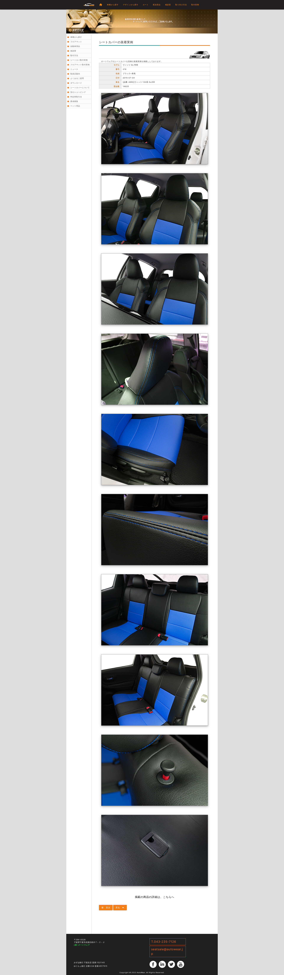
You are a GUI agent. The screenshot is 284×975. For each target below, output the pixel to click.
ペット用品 (75, 106)
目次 (105, 907)
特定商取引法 (76, 97)
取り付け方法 (181, 5)
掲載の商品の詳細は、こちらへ (154, 896)
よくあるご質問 (77, 78)
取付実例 (195, 5)
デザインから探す (130, 5)
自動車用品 (75, 46)
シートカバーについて (80, 87)
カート (146, 5)
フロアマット (76, 42)
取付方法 (74, 55)
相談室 (168, 5)
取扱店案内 (75, 74)
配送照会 (157, 5)
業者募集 (74, 101)
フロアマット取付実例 (80, 64)
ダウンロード (76, 83)
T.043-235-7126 (163, 941)
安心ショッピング (78, 92)
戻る (120, 907)
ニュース (74, 69)
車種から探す (112, 5)
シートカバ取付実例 (79, 60)
